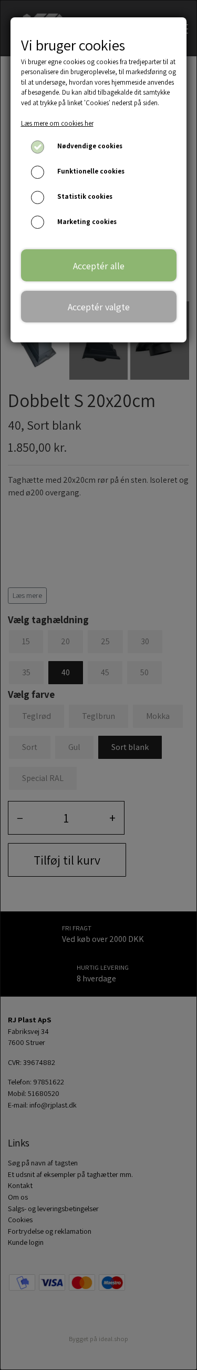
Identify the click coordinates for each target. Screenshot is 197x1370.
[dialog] (98, 685)
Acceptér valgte (99, 306)
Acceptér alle (99, 265)
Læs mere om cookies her (57, 123)
